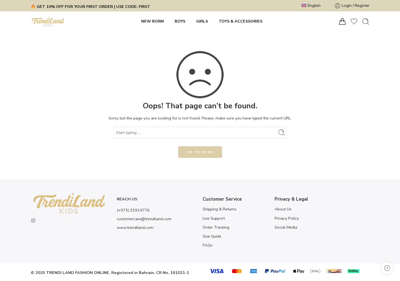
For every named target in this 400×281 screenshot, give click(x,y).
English (314, 5)
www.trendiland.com (135, 227)
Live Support (214, 218)
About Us (283, 209)
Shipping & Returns (219, 209)
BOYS (180, 21)
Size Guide (212, 236)
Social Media (286, 227)
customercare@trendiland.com (144, 219)
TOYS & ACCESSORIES (240, 21)
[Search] (366, 21)
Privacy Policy (287, 218)
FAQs (208, 245)
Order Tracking (216, 227)
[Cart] (342, 21)
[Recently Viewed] (387, 268)
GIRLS (202, 21)
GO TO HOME (200, 152)
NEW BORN (152, 21)
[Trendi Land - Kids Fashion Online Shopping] (48, 21)
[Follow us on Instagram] (33, 220)
